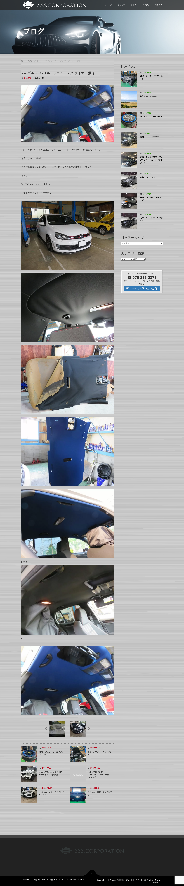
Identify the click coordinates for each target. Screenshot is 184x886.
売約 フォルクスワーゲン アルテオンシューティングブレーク (151, 160)
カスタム (37, 78)
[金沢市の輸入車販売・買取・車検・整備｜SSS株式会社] (53, 4)
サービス (108, 5)
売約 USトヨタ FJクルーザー (151, 198)
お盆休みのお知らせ (148, 96)
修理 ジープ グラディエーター (151, 77)
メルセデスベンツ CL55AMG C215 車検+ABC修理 (98, 774)
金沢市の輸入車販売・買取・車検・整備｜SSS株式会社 (130, 880)
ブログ (133, 5)
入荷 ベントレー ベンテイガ (151, 219)
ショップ (121, 5)
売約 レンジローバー (149, 137)
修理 (43, 78)
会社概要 (145, 5)
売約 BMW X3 (147, 177)
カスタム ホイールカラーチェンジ (151, 117)
